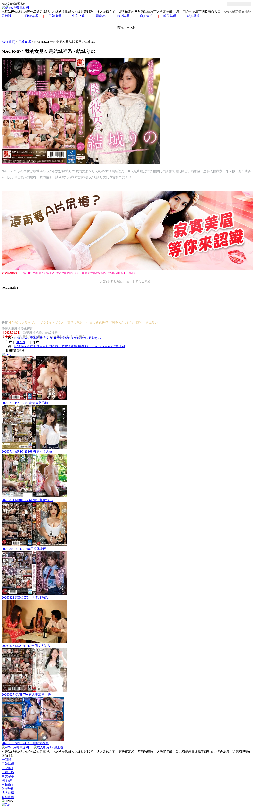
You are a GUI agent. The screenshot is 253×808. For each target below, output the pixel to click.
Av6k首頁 (8, 42)
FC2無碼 (123, 16)
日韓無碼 (31, 16)
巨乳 (139, 322)
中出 (89, 322)
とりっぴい (29, 322)
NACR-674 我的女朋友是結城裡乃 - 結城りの (65, 42)
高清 (70, 322)
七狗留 (13, 322)
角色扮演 (102, 322)
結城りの (152, 322)
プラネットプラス (52, 322)
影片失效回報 (141, 281)
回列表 (20, 342)
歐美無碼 (169, 16)
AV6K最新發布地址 (237, 11)
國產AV (101, 16)
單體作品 (117, 322)
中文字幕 (78, 16)
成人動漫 (193, 16)
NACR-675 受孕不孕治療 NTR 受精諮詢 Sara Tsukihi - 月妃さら (57, 338)
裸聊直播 (8, 797)
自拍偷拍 (146, 16)
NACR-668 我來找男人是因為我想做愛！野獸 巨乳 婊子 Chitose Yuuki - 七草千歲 (69, 346)
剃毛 (130, 322)
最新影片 (8, 16)
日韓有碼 (55, 16)
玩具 (80, 322)
